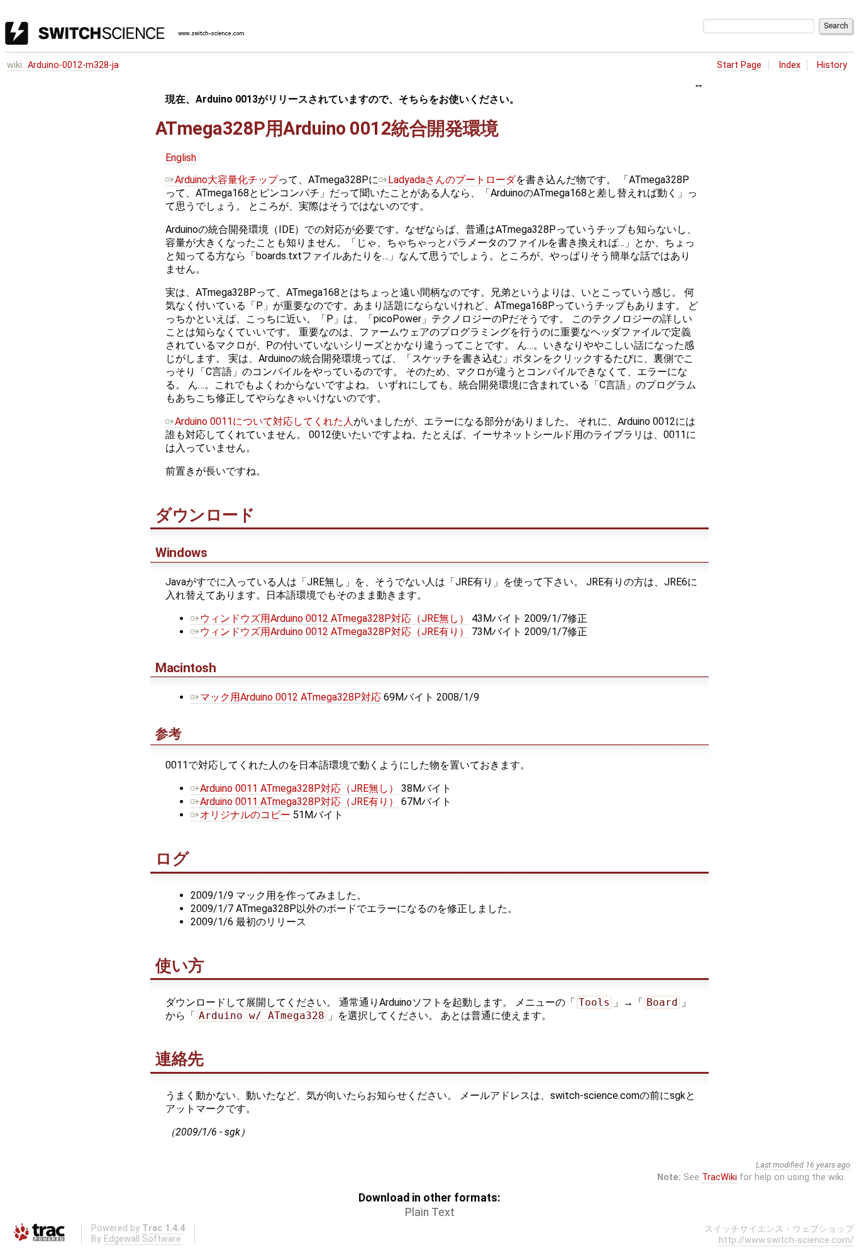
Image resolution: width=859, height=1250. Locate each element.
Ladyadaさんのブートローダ (452, 180)
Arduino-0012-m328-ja (73, 65)
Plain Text (430, 1212)
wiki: (15, 65)
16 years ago (828, 1164)
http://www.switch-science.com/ (786, 1240)
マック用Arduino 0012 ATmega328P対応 (290, 697)
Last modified (780, 1164)
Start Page (739, 65)
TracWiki (719, 1177)
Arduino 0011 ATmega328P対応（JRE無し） (299, 788)
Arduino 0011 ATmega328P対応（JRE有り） (299, 802)
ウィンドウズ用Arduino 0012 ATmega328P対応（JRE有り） (334, 632)
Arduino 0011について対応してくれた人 (264, 421)
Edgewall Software (142, 1239)
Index (790, 65)
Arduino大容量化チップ (226, 180)
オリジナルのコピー (245, 815)
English (180, 158)
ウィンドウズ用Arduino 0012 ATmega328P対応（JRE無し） (334, 618)
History (832, 65)
